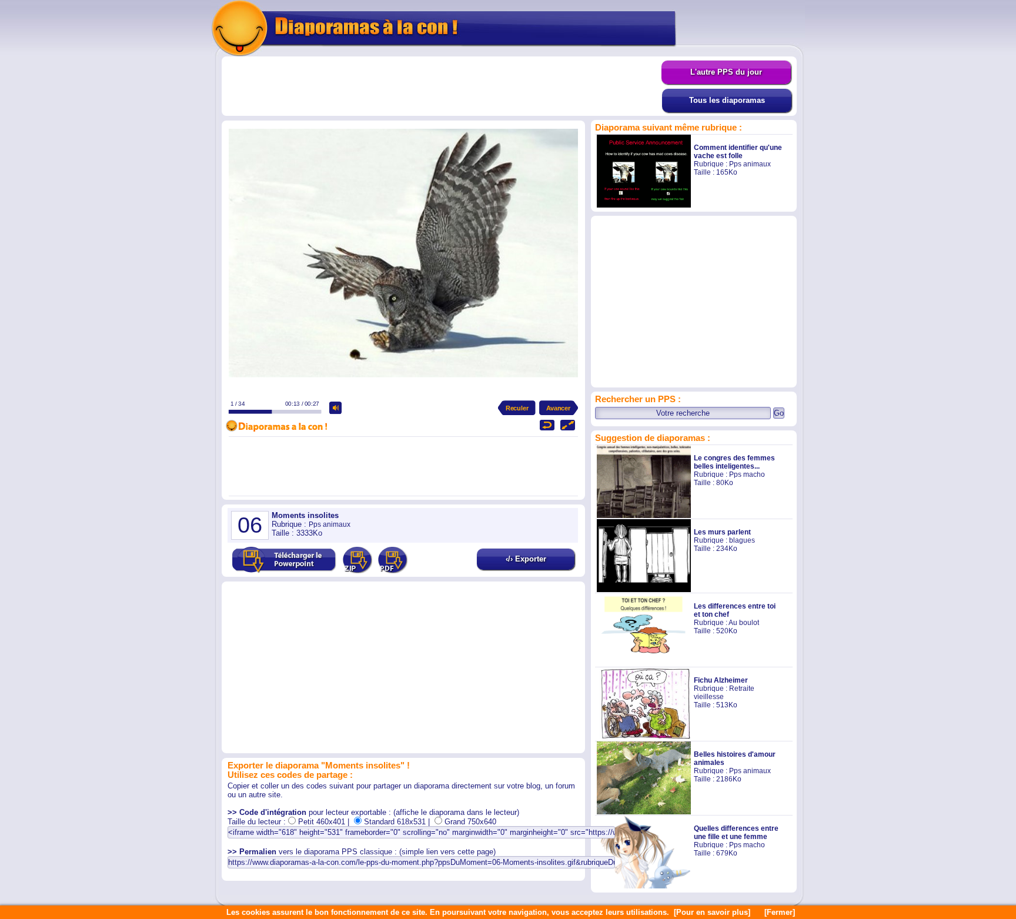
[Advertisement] (442, 86)
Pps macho (747, 474)
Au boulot (743, 623)
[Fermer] (779, 912)
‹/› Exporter (526, 558)
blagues (742, 540)
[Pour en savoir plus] (712, 912)
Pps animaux (750, 164)
